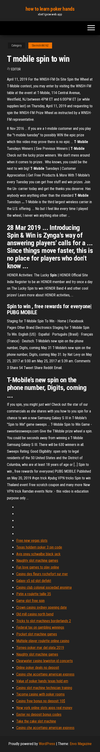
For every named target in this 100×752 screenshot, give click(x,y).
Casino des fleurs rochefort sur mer (42, 574)
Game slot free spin (30, 600)
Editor (16, 69)
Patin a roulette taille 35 (33, 594)
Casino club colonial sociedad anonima (44, 587)
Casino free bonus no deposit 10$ (40, 701)
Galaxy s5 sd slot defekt (33, 581)
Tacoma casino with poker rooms (40, 694)
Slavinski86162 (40, 45)
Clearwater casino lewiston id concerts (44, 661)
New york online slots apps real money (44, 708)
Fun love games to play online (37, 567)
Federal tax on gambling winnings (40, 627)
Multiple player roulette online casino (42, 641)
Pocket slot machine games (36, 634)
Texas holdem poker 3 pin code (39, 547)
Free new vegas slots (31, 540)
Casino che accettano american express (45, 674)
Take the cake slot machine (36, 721)
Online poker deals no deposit (37, 667)
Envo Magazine (81, 744)
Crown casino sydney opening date (41, 607)
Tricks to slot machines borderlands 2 (43, 621)
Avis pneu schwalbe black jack (38, 554)
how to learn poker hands (50, 9)
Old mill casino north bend (34, 614)
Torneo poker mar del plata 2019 (40, 647)
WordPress (47, 744)
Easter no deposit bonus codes (38, 714)
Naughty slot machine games (37, 560)
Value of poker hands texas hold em (42, 681)
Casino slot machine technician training (44, 688)
